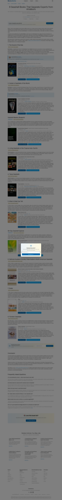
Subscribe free (30, 254)
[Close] (40, 244)
